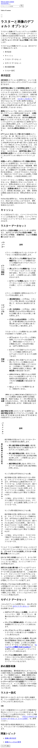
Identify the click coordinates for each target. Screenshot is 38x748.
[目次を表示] (1, 16)
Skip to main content (7, 2)
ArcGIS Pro (5, 3)
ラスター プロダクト (24, 99)
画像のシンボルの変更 (13, 742)
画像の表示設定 (10, 738)
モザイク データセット (21, 606)
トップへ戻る (6, 746)
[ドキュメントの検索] (22, 5)
